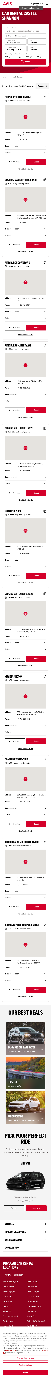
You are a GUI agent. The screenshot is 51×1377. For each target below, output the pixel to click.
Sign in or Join (37, 4)
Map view (41, 86)
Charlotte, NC (32, 1301)
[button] (25, 117)
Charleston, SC (33, 1291)
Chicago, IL (31, 1311)
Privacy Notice (10, 1350)
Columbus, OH (9, 1286)
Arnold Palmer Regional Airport (22, 842)
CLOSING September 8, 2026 (19, 428)
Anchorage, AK (9, 1291)
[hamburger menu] (47, 4)
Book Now (36, 1208)
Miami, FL (31, 1316)
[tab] (8, 1275)
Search (27, 61)
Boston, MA (8, 1321)
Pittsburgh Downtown (17, 262)
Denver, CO (7, 1306)
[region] (25, 1351)
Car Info (14, 1208)
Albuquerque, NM (10, 1282)
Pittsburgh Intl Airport (18, 97)
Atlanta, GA (8, 1301)
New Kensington (13, 676)
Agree (25, 1372)
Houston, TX (32, 1286)
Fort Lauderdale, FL (11, 1316)
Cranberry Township (16, 759)
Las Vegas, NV (33, 1296)
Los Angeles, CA (34, 1306)
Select (36, 162)
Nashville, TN (32, 1326)
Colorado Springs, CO (36, 1321)
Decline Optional (25, 1365)
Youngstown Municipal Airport (22, 924)
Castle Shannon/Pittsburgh (21, 179)
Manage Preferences (25, 1358)
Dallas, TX (7, 1296)
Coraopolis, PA (13, 511)
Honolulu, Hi (8, 1326)
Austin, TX (7, 1311)
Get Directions (14, 162)
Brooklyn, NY (32, 1282)
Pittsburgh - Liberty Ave (18, 345)
